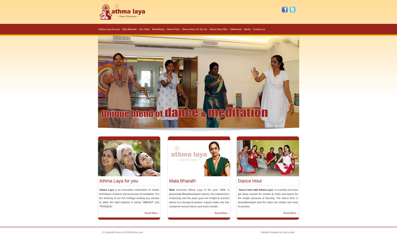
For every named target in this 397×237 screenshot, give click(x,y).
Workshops (158, 29)
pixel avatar (289, 232)
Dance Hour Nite (218, 29)
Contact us (259, 29)
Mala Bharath (129, 29)
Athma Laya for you (109, 29)
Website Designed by (271, 232)
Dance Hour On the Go (194, 29)
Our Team (144, 29)
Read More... (152, 213)
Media (247, 29)
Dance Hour (173, 29)
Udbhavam (236, 29)
